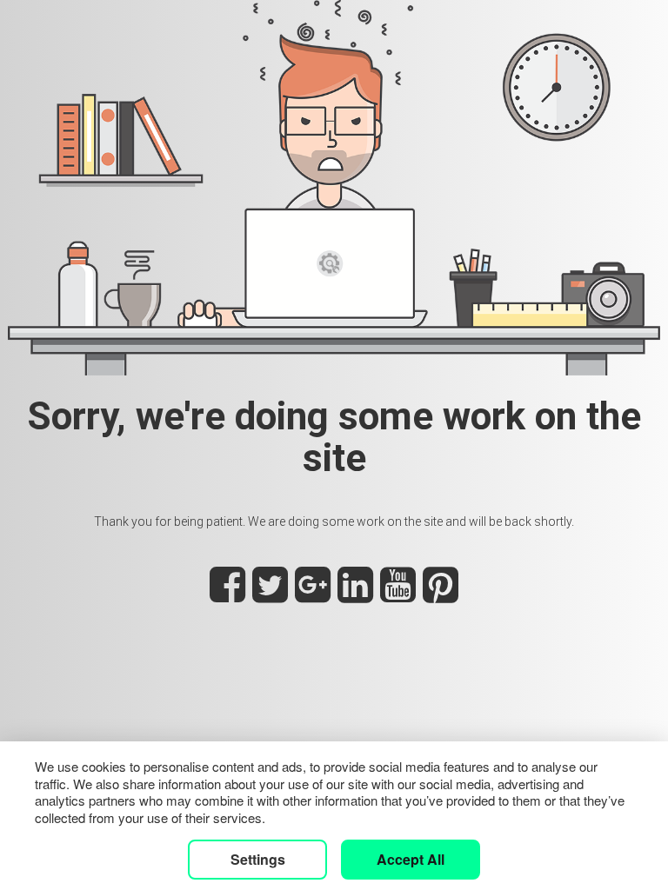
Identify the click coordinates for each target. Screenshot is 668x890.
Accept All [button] (410, 859)
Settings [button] (257, 859)
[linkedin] (355, 594)
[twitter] (270, 594)
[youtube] (398, 594)
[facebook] (227, 594)
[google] (313, 594)
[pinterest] (440, 594)
